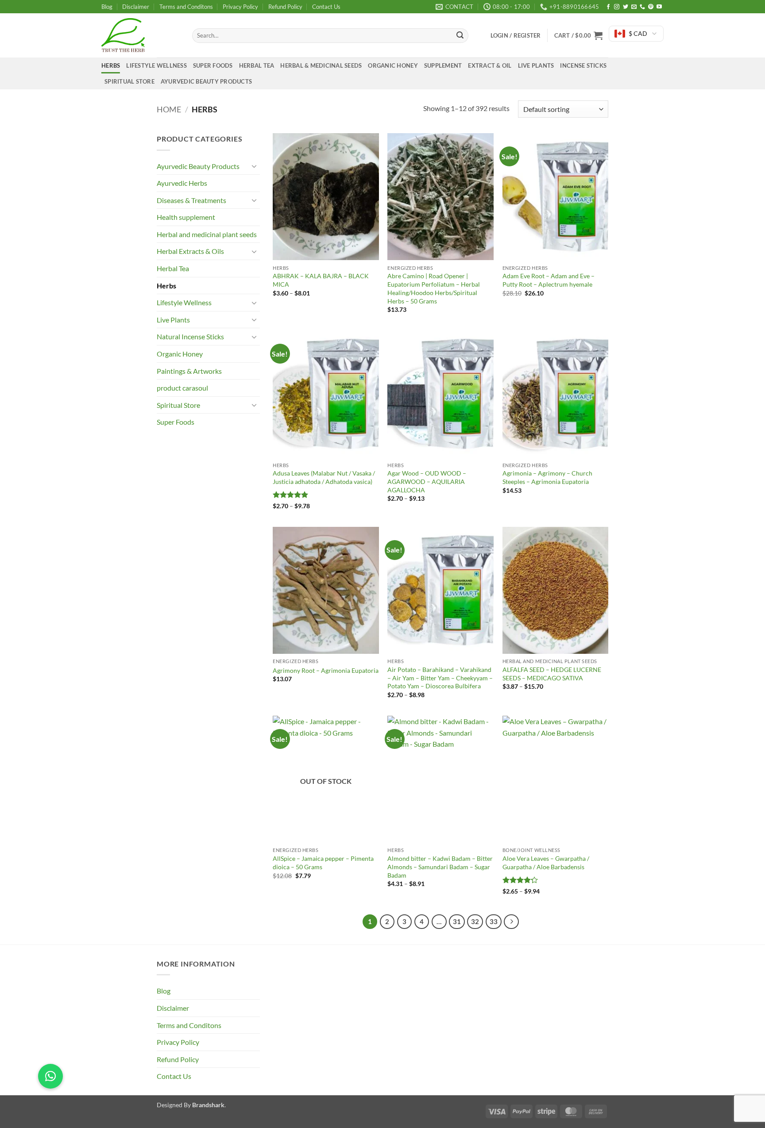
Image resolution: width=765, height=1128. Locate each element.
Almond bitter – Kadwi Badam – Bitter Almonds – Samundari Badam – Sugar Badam (440, 867)
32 (475, 921)
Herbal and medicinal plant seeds (207, 234)
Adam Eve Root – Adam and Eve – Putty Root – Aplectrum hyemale (548, 280)
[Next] (511, 921)
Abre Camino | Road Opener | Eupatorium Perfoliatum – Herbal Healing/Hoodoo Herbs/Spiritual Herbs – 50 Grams (433, 288)
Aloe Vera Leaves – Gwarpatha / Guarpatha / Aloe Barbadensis (545, 863)
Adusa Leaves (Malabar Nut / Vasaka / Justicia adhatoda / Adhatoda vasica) (324, 477)
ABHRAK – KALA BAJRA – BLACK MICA (321, 280)
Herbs (110, 65)
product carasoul (182, 388)
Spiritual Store (129, 81)
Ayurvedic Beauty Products (206, 81)
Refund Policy (285, 6)
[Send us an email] (634, 7)
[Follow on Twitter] (625, 7)
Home (169, 109)
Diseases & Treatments (191, 200)
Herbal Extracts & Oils (190, 251)
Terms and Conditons (186, 6)
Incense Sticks (583, 65)
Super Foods (213, 65)
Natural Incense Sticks (190, 336)
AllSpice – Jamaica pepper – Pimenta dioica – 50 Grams (323, 863)
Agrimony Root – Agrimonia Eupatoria (326, 670)
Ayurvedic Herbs (182, 183)
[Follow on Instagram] (616, 7)
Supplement (443, 65)
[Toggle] (254, 166)
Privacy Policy (240, 6)
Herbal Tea (256, 65)
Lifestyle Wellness (156, 65)
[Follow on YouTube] (659, 7)
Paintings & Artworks (189, 371)
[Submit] (460, 35)
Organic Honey (392, 65)
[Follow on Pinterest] (650, 7)
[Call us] (642, 7)
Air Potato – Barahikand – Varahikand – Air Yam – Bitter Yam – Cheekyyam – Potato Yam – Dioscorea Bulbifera (440, 678)
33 (494, 921)
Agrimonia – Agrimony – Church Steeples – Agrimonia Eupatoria (547, 477)
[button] (578, 35)
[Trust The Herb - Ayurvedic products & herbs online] (140, 35)
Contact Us (326, 6)
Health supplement (186, 217)
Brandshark (208, 1105)
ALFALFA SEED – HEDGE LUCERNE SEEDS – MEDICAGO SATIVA (551, 674)
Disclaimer (135, 6)
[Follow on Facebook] (608, 7)
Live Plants (536, 65)
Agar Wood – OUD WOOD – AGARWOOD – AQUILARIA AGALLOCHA (426, 481)
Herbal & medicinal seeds (321, 65)
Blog (106, 6)
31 (457, 921)
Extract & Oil (489, 65)
